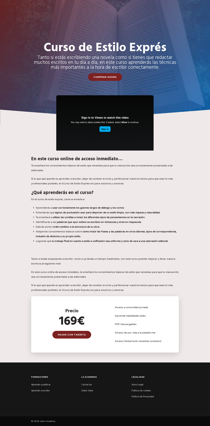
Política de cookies (141, 391)
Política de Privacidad (143, 397)
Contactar (86, 385)
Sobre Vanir (87, 391)
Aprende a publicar (41, 385)
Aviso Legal (137, 385)
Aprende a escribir (40, 391)
